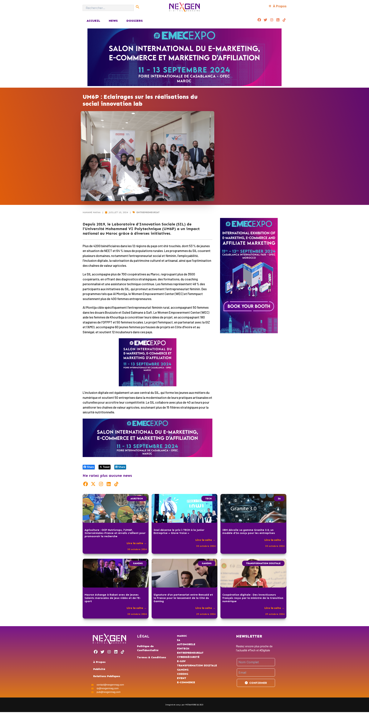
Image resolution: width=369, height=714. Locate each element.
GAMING (138, 563)
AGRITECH (136, 498)
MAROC (182, 636)
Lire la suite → (137, 543)
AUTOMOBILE (186, 644)
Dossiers (134, 20)
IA (279, 498)
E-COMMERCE (186, 682)
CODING (182, 674)
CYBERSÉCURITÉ (188, 657)
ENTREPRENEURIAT (148, 212)
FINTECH (183, 648)
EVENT (181, 678)
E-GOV (181, 661)
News (113, 20)
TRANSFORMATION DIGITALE (263, 563)
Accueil (93, 20)
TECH (208, 498)
